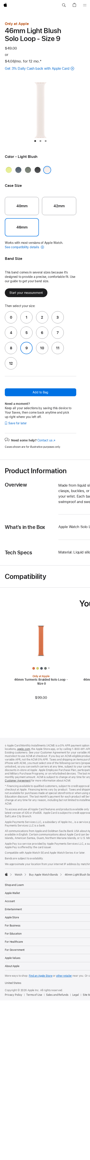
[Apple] (6, 874)
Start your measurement (26, 292)
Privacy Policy (13, 994)
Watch (18, 874)
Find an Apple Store (40, 975)
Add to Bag (40, 392)
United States (13, 983)
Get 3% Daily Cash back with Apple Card (37, 68)
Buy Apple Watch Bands (43, 874)
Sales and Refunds (57, 994)
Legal (75, 994)
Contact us (46, 440)
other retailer (64, 975)
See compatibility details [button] (22, 247)
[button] (64, 5)
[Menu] (85, 5)
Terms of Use (34, 994)
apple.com (23, 749)
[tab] (35, 141)
